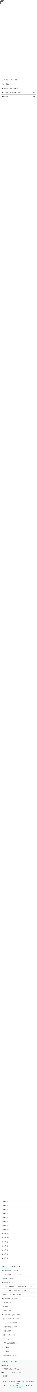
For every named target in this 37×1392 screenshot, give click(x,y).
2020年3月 (5, 1218)
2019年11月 (5, 1234)
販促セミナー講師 (8, 1278)
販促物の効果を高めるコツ (11, 1319)
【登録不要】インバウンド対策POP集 (14, 1290)
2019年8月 (5, 1246)
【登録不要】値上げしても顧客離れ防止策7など (17, 1286)
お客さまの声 (7, 1311)
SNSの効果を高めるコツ (10, 1343)
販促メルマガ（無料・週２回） (12, 1294)
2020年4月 (5, 1213)
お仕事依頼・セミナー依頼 (10, 1270)
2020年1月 (5, 1226)
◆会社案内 (5, 1347)
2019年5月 (5, 1258)
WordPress (13, 1386)
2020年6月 (5, 1205)
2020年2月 (5, 1222)
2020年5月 (5, 1209)
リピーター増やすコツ (10, 1323)
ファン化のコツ (8, 1339)
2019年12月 (5, 1230)
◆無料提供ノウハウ (8, 1282)
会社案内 (6, 1351)
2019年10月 (5, 1238)
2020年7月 (5, 1201)
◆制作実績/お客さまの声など (11, 1298)
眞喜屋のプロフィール (10, 1355)
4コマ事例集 (7, 1302)
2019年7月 (5, 1250)
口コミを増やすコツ (9, 1335)
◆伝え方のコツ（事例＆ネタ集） (12, 1315)
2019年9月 (5, 1242)
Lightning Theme (21, 1386)
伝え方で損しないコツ (10, 1327)
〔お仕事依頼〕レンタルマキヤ (12, 1274)
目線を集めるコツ (8, 1331)
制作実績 (6, 1307)
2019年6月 (5, 1254)
